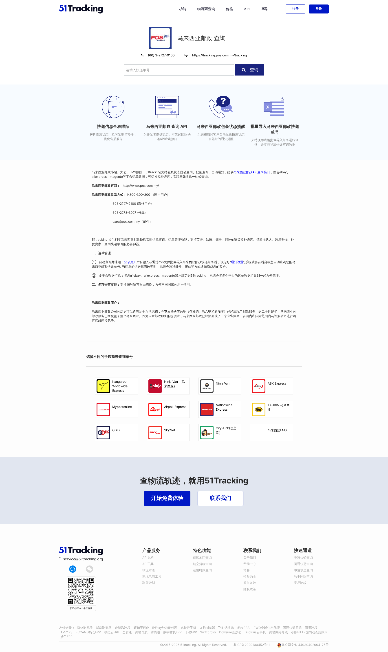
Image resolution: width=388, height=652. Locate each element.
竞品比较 (300, 583)
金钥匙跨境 (122, 628)
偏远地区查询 (202, 557)
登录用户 (130, 262)
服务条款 (249, 583)
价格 (229, 9)
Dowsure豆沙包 (230, 632)
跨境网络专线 (278, 632)
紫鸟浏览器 (104, 628)
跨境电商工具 (151, 576)
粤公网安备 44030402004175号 (305, 645)
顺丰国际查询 (303, 576)
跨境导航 (141, 632)
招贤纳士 (249, 576)
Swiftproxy (208, 632)
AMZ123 (66, 632)
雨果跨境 (311, 628)
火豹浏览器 (207, 628)
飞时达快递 (226, 628)
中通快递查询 (303, 570)
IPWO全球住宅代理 (266, 628)
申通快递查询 (303, 557)
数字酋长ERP (172, 632)
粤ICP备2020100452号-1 (251, 645)
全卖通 (127, 632)
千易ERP (191, 632)
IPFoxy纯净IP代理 (164, 628)
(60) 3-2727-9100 (162, 55)
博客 (264, 9)
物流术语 (148, 570)
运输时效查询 (202, 570)
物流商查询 (206, 9)
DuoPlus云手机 (255, 632)
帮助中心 (249, 564)
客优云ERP (111, 632)
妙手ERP (66, 637)
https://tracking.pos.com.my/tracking (219, 55)
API (247, 9)
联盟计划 (148, 583)
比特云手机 (188, 628)
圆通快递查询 (303, 564)
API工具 (148, 564)
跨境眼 (155, 632)
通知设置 (237, 262)
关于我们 (249, 557)
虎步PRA (243, 628)
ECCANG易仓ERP (88, 632)
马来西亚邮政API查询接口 (252, 172)
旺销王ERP (141, 628)
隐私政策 (249, 589)
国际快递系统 (292, 628)
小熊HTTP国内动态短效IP (309, 632)
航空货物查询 (202, 564)
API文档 (148, 557)
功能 (182, 9)
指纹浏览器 (85, 628)
